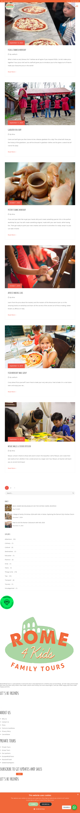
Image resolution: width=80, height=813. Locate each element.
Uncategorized (9, 588)
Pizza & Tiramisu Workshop (17, 49)
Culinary (7, 543)
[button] (40, 809)
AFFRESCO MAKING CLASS (15, 292)
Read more (51, 800)
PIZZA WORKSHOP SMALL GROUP (17, 372)
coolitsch (14, 54)
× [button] (78, 794)
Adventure (8, 539)
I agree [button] (33, 804)
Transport (8, 580)
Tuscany (7, 584)
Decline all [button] (45, 804)
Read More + (12, 72)
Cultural (7, 547)
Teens (7, 568)
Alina (13, 134)
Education (8, 555)
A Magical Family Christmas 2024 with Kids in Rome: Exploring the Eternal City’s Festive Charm (43, 514)
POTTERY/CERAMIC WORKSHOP (17, 209)
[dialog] (40, 802)
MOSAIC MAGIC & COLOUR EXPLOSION (19, 446)
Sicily (6, 564)
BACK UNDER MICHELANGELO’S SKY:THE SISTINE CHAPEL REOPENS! (34, 506)
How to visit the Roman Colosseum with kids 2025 (29, 522)
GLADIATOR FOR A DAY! (14, 129)
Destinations (9, 551)
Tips (6, 576)
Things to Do (9, 572)
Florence (7, 560)
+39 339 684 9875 (75, 1)
